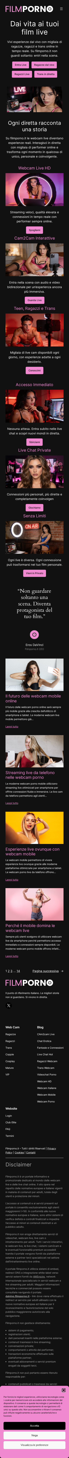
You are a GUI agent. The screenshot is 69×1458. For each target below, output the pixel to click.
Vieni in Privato (34, 573)
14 (18, 971)
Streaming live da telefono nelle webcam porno (30, 775)
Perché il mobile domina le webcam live (30, 928)
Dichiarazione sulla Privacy (41, 1453)
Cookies (19, 1152)
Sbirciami (34, 442)
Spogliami (34, 230)
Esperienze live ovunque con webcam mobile (32, 851)
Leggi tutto (11, 726)
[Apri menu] (61, 9)
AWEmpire (39, 1276)
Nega (34, 1435)
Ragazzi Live (22, 74)
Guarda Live (35, 300)
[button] (63, 1390)
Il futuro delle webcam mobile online (33, 698)
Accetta (34, 1425)
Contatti (30, 1152)
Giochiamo (34, 507)
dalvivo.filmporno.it (17, 1296)
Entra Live (20, 64)
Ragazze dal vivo (44, 64)
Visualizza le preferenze (34, 1444)
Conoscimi (34, 370)
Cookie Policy (19, 1453)
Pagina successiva (48, 971)
